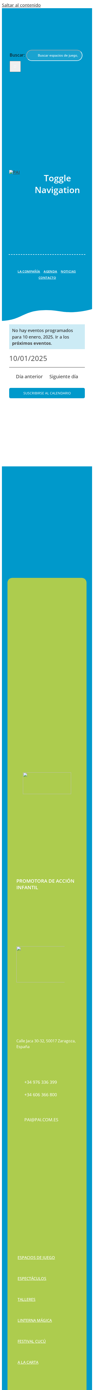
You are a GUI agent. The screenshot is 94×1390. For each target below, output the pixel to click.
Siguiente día (63, 376)
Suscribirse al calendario (47, 393)
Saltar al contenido (21, 5)
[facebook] (18, 1169)
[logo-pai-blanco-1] (14, 172)
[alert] (47, 336)
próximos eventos (31, 343)
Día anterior (29, 376)
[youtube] (34, 1169)
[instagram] (26, 1169)
